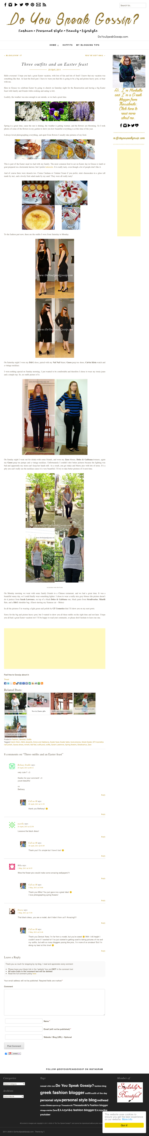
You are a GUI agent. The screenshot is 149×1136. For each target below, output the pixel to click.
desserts (29, 742)
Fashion (15, 739)
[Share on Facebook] (5, 683)
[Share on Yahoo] (33, 683)
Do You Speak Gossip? (75, 1085)
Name (46, 1021)
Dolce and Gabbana (41, 742)
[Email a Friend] (11, 683)
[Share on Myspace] (26, 683)
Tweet (6, 679)
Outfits (68, 45)
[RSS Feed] (42, 683)
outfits (48, 744)
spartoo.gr (56, 1105)
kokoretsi (49, 167)
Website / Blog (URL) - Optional (57, 1037)
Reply (103, 795)
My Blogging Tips (88, 45)
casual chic (45, 1086)
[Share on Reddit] (36, 683)
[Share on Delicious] (17, 683)
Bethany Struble (24, 764)
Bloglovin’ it (13, 55)
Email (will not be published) (56, 1029)
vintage (43, 1110)
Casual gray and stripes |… (16, 734)
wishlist (49, 1110)
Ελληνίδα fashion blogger (76, 1110)
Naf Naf (33, 744)
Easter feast (54, 742)
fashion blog (100, 1085)
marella (21, 823)
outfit (88, 1093)
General (22, 739)
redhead (102, 1100)
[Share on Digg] (20, 683)
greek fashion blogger (62, 1092)
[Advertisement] (54, 648)
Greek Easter (87, 742)
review (43, 1105)
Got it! (124, 1125)
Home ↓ (54, 45)
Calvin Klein (15, 742)
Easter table (65, 742)
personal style (50, 1100)
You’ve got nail (95, 55)
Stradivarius (82, 744)
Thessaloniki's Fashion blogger (90, 1105)
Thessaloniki (67, 1105)
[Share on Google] (23, 683)
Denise (20, 909)
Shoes (49, 1105)
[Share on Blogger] (14, 683)
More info (127, 1119)
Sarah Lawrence (57, 744)
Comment (8, 986)
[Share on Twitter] (8, 683)
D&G (23, 742)
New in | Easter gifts (39, 711)
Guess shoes (18, 744)
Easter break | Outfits (15, 711)
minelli (27, 744)
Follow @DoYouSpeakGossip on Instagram (74, 1069)
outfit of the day (99, 1093)
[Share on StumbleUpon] (30, 683)
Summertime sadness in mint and (85, 710)
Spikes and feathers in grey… (62, 711)
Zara (89, 744)
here (34, 973)
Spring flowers (71, 744)
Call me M (32, 801)
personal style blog (79, 1099)
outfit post (41, 744)
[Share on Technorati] (39, 683)
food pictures (76, 742)
